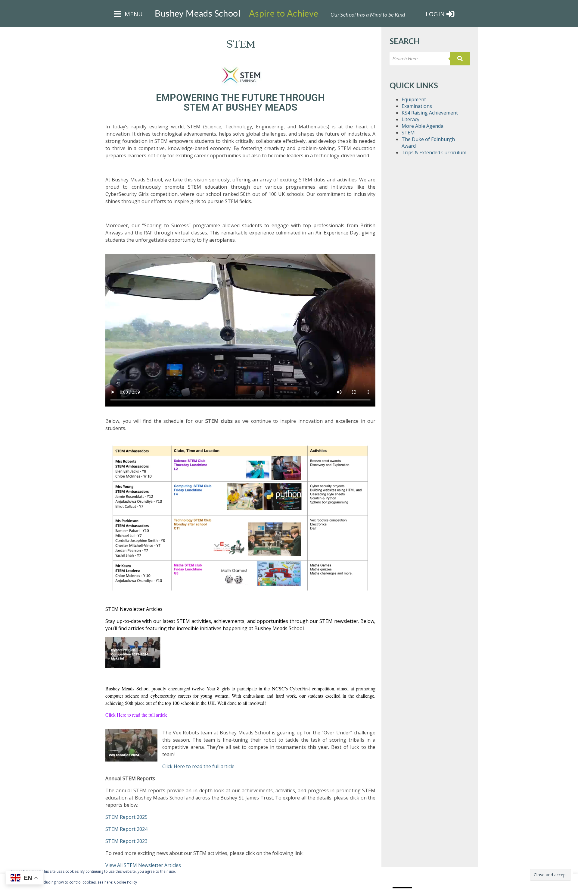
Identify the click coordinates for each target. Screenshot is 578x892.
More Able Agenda (422, 126)
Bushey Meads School (197, 13)
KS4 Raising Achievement (430, 112)
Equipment (414, 99)
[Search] (460, 58)
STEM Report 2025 (126, 817)
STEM (408, 132)
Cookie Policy (125, 882)
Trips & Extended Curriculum (434, 152)
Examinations (417, 106)
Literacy (410, 119)
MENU (133, 14)
